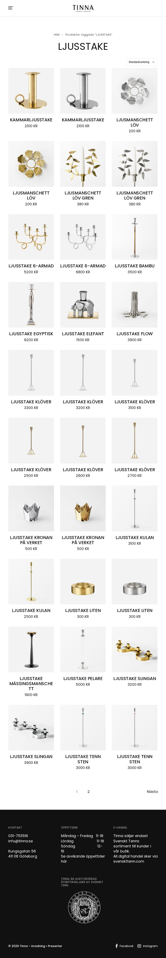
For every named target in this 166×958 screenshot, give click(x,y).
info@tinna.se (20, 841)
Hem (57, 35)
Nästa (152, 792)
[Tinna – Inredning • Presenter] (83, 8)
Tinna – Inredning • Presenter (41, 946)
